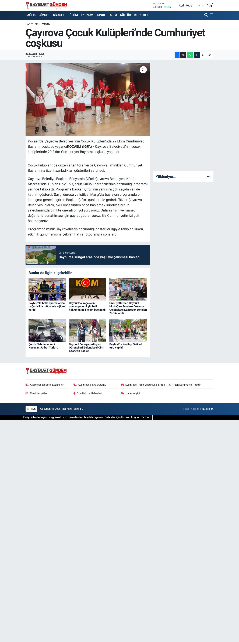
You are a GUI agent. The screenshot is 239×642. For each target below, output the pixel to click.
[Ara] (206, 15)
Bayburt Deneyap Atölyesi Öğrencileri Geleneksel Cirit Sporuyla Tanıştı (86, 348)
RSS (33, 408)
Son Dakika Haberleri (89, 393)
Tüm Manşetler (38, 393)
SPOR (101, 15)
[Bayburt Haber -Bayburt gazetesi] (46, 5)
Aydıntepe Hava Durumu (92, 384)
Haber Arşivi (132, 393)
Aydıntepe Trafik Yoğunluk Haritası (145, 384)
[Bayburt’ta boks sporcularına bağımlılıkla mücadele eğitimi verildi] (47, 289)
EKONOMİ (87, 15)
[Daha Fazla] (197, 55)
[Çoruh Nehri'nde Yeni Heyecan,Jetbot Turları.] (47, 330)
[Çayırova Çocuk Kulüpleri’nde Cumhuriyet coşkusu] (88, 99)
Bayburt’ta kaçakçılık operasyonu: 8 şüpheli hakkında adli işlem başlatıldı (87, 306)
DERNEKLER (142, 15)
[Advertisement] (183, 115)
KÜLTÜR (125, 15)
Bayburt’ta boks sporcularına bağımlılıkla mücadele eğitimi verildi (47, 306)
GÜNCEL (44, 15)
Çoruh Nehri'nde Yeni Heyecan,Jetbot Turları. (43, 346)
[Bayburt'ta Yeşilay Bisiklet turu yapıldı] (128, 330)
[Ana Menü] (211, 15)
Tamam (146, 417)
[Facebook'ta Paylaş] (177, 55)
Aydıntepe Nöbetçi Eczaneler (47, 384)
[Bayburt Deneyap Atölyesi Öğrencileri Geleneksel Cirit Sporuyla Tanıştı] (87, 330)
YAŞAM (46, 24)
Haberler (32, 24)
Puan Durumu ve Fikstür (187, 384)
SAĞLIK (31, 15)
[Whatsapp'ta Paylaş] (190, 55)
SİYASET (59, 15)
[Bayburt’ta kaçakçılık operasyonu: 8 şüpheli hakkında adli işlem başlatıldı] (87, 289)
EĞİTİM (73, 15)
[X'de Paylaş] (183, 55)
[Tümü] (208, 176)
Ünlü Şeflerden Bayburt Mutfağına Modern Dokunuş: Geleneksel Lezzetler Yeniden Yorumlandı (128, 308)
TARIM (112, 15)
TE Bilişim (207, 408)
